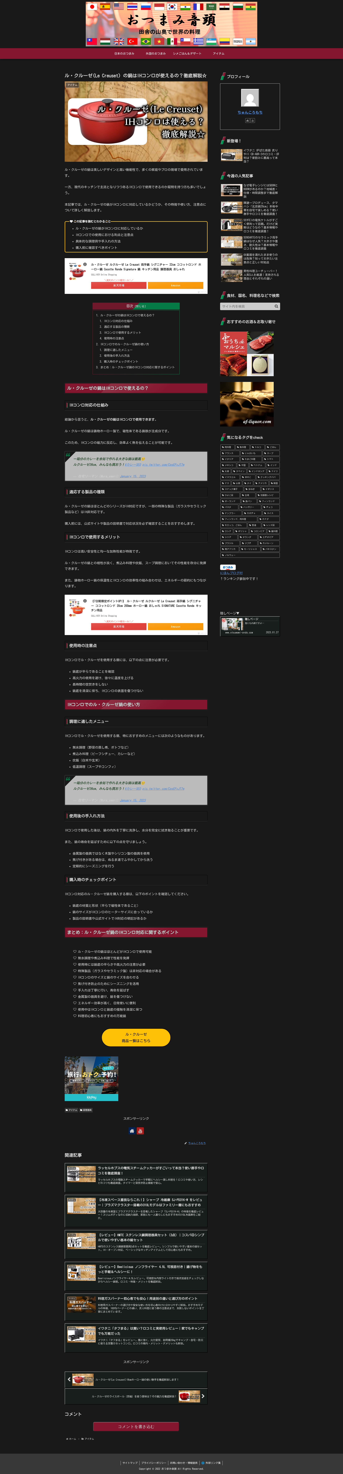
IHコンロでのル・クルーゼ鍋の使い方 (124, 344)
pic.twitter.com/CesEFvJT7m (163, 464)
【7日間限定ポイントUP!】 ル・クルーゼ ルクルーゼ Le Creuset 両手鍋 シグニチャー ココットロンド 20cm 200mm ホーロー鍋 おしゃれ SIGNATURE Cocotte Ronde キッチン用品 (146, 606)
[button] (276, 306)
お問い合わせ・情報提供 (184, 1463)
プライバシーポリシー (153, 1463)
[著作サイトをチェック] (132, 1130)
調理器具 (87, 1110)
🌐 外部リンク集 (211, 1463)
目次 (129, 306)
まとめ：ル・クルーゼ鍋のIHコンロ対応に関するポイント (137, 367)
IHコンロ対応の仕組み (118, 321)
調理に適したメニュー (118, 350)
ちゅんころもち (250, 112)
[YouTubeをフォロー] (140, 1130)
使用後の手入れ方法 (117, 355)
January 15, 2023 (133, 476)
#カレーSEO (133, 464)
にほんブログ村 (231, 573)
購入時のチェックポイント (121, 361)
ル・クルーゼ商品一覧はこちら (136, 1037)
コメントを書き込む (136, 1426)
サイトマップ (130, 1463)
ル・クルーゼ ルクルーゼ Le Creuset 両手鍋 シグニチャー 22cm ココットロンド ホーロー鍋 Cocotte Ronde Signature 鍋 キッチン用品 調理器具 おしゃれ (146, 267)
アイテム (73, 1110)
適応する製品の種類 (117, 326)
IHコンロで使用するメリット (122, 332)
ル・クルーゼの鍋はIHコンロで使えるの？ (127, 315)
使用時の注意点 (114, 338)
